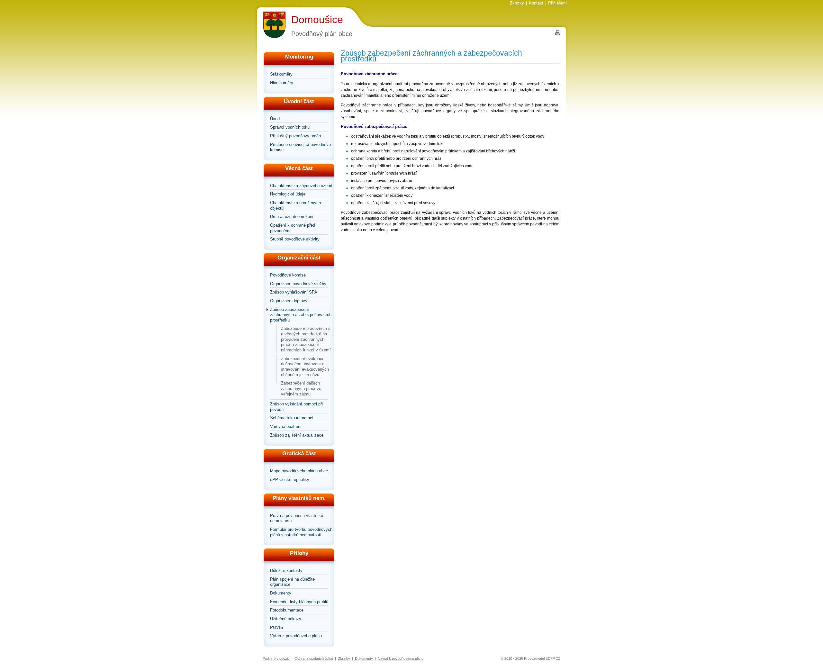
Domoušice (317, 19)
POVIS (276, 627)
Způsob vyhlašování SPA (293, 292)
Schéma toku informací (291, 417)
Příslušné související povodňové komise (300, 147)
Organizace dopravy (288, 300)
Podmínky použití (276, 658)
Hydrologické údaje (287, 194)
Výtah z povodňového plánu (296, 635)
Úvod (275, 118)
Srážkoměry (281, 74)
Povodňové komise (288, 275)
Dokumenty (280, 593)
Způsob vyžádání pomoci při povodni (296, 407)
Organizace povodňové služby (298, 283)
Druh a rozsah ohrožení (291, 216)
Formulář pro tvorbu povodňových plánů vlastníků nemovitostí (301, 532)
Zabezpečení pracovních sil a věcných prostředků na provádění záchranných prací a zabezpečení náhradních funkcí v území (306, 339)
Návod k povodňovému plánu (400, 658)
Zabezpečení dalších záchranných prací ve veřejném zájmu (301, 388)
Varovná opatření (286, 426)
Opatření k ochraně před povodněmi (292, 228)
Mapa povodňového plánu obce (299, 470)
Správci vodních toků (290, 127)
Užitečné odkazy (285, 618)
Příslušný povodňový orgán (295, 135)
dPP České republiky (289, 479)
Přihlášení (557, 3)
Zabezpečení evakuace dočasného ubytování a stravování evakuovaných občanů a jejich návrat (305, 366)
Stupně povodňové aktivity (295, 239)
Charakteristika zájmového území (301, 185)
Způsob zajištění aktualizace (296, 435)
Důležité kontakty (286, 570)
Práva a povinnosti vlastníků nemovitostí (296, 518)
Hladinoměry (281, 82)
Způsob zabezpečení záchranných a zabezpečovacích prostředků (300, 314)
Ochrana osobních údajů (313, 658)
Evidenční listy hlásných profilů (299, 601)
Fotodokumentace (286, 610)
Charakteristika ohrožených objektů (295, 205)
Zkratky (517, 3)
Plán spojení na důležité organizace (292, 582)
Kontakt (536, 3)
